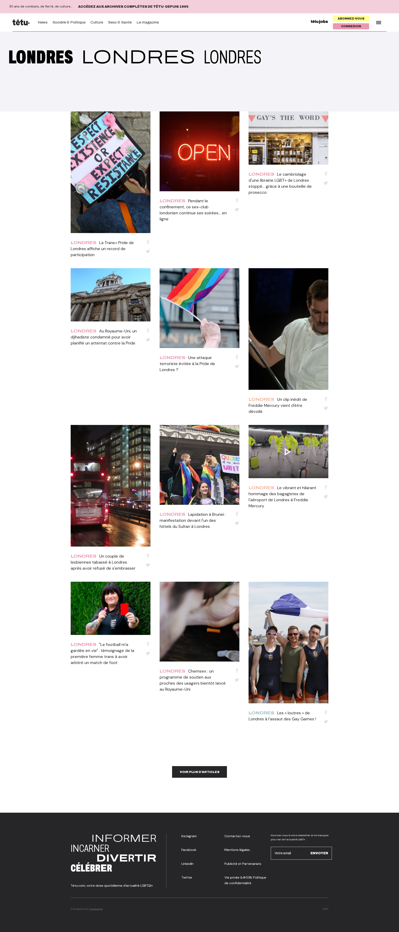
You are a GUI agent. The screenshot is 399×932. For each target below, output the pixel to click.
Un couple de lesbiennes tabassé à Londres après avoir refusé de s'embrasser (103, 562)
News (43, 22)
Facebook (188, 850)
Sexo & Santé (120, 22)
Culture (96, 22)
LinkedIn (187, 864)
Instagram (189, 836)
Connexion (351, 26)
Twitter (186, 877)
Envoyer (319, 853)
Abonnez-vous (351, 18)
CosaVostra (96, 909)
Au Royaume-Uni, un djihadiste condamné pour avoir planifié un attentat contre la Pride (104, 337)
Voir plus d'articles (199, 772)
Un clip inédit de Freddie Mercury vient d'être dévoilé (278, 405)
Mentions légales (237, 850)
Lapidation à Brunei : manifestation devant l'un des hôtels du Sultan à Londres (193, 520)
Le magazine (148, 22)
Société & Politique (69, 22)
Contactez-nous (237, 836)
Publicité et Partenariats (242, 864)
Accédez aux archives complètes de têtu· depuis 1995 (133, 6)
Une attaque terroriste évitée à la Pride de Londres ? (187, 363)
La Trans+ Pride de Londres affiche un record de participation (102, 248)
